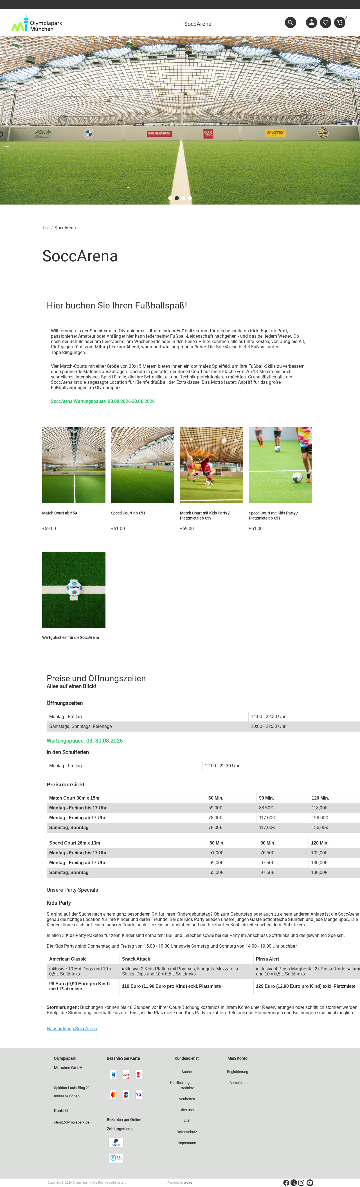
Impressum (187, 1143)
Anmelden (238, 1083)
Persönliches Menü (311, 22)
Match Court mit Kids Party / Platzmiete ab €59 (205, 515)
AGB (186, 1121)
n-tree (188, 1182)
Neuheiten (187, 1099)
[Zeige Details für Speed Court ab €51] (142, 501)
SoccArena (198, 23)
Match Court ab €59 (59, 513)
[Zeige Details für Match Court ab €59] (73, 501)
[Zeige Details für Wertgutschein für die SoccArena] (73, 626)
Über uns (187, 1110)
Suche (187, 1072)
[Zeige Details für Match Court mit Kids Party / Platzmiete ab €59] (211, 501)
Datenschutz (187, 1132)
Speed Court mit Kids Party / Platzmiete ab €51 (273, 515)
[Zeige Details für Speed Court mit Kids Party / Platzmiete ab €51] (280, 501)
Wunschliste (325, 22)
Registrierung (237, 1072)
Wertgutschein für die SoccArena (70, 637)
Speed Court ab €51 (128, 513)
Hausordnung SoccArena (72, 1028)
